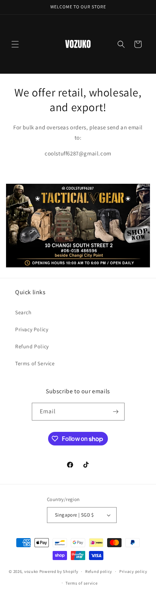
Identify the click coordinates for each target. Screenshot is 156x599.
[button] (15, 44)
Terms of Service (35, 363)
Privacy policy (133, 571)
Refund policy (98, 571)
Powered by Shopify (58, 571)
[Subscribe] (116, 412)
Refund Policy (32, 346)
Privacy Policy (31, 329)
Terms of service (81, 583)
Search (23, 312)
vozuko (31, 571)
